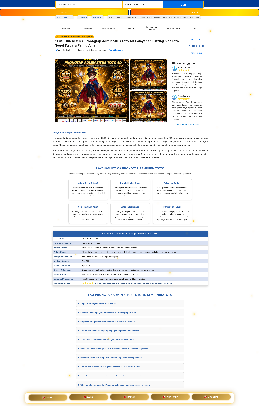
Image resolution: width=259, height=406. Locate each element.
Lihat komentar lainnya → (187, 124)
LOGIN (90, 397)
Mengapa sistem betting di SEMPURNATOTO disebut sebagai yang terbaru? (115, 349)
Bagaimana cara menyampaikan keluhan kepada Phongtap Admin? (111, 358)
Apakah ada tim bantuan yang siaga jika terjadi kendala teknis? (109, 331)
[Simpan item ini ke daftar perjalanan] (192, 38)
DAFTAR (131, 397)
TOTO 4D (82, 17)
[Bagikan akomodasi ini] (199, 38)
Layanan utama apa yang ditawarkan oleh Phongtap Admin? (108, 312)
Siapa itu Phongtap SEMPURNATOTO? (98, 303)
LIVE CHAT (213, 398)
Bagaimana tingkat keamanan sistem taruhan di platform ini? (108, 322)
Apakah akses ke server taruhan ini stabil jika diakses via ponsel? (110, 376)
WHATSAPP (172, 398)
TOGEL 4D (97, 17)
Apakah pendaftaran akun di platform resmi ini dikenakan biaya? (110, 367)
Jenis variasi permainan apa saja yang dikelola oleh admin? (107, 340)
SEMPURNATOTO (64, 17)
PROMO (49, 397)
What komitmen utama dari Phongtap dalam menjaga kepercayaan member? (115, 385)
